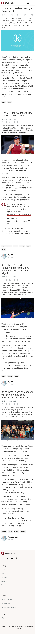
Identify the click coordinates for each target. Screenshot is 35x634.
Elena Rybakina (6, 246)
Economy (4, 577)
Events (16, 376)
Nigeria (10, 376)
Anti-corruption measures (9, 607)
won (27, 231)
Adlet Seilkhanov (14, 255)
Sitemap (4, 618)
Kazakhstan (5, 569)
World (3, 585)
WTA (3, 249)
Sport (3, 102)
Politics (4, 573)
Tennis (15, 246)
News (9, 102)
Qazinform (5, 132)
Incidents (4, 589)
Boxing (4, 531)
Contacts (4, 622)
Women (23, 531)
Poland (16, 531)
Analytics (4, 581)
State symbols (5, 603)
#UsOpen (17, 212)
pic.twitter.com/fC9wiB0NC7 (19, 214)
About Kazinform (6, 599)
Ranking (22, 246)
